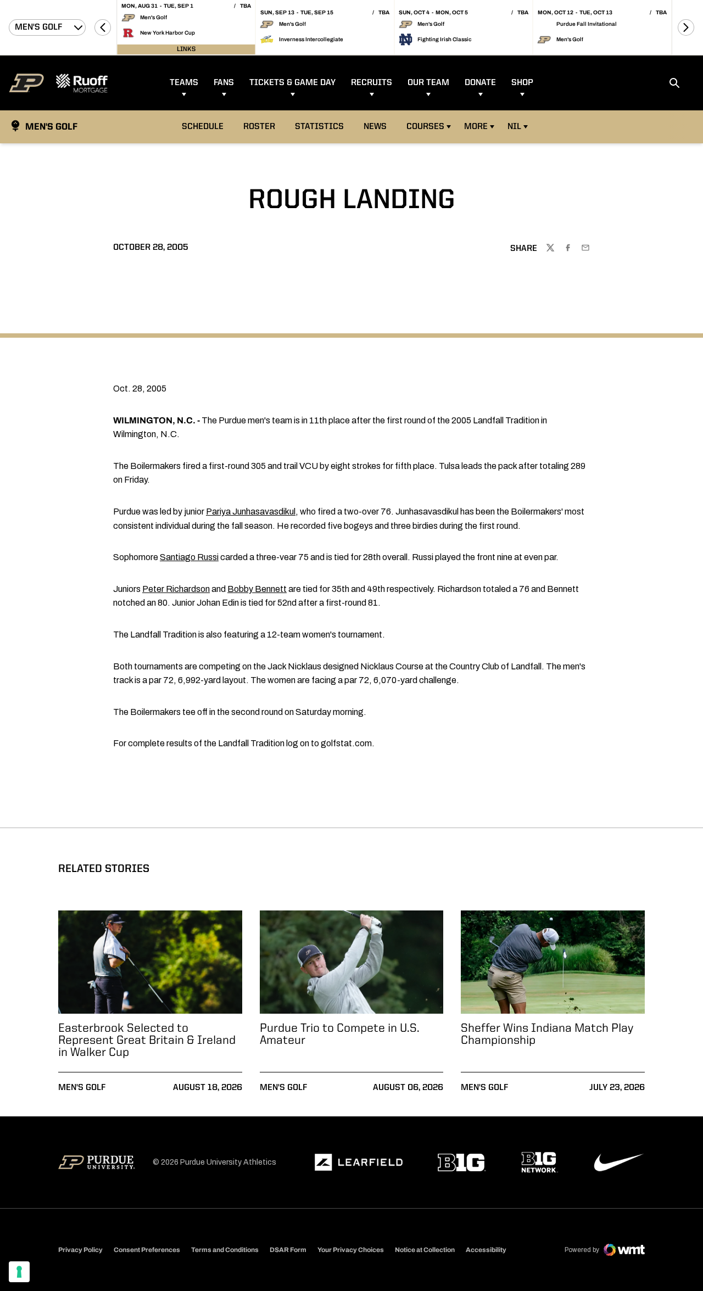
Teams (184, 83)
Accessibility (486, 1249)
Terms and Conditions (225, 1250)
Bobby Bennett (257, 589)
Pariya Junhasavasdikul (250, 511)
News (375, 126)
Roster (259, 126)
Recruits (371, 83)
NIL (514, 126)
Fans (224, 83)
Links (186, 49)
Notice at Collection (425, 1250)
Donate (480, 83)
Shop (522, 83)
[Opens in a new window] (359, 1162)
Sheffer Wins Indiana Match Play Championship (547, 1034)
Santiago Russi (189, 557)
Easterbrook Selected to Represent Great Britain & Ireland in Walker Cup (147, 1040)
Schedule (203, 126)
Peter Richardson (176, 589)
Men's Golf (81, 1087)
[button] (102, 27)
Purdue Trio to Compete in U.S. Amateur (340, 1034)
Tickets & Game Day (292, 83)
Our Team (428, 83)
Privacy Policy (80, 1250)
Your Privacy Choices (350, 1250)
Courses (425, 126)
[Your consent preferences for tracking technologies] (19, 1271)
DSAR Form (288, 1250)
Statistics (319, 126)
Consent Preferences (147, 1250)
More (476, 126)
